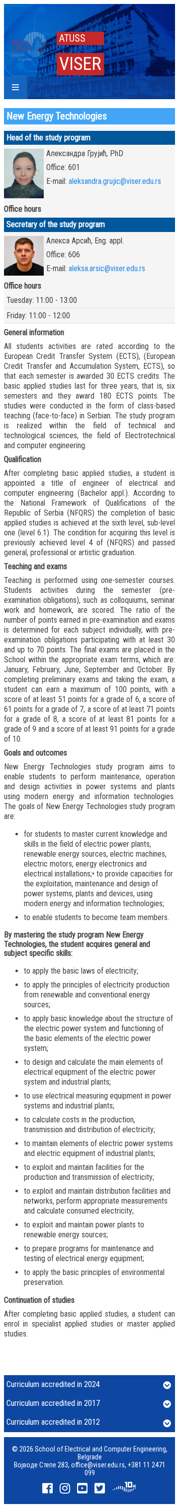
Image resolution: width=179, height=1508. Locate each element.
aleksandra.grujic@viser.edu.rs (115, 181)
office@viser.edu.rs (98, 1465)
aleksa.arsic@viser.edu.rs (107, 268)
